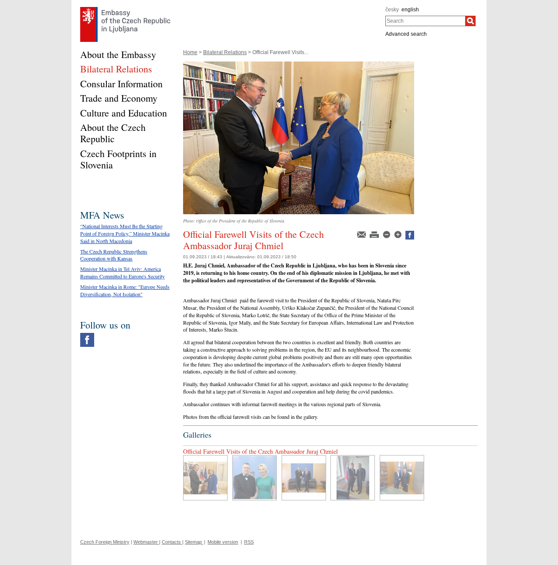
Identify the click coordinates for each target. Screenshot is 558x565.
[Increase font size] (398, 234)
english (410, 10)
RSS (249, 541)
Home (190, 52)
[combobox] (425, 21)
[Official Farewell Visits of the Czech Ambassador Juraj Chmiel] (298, 65)
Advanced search (406, 34)
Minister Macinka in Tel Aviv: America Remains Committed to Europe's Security (122, 272)
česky (392, 10)
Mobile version (223, 541)
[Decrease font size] (387, 234)
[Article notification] (362, 234)
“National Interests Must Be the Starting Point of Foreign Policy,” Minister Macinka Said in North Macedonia (125, 233)
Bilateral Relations (225, 52)
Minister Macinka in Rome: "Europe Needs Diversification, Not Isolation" (125, 290)
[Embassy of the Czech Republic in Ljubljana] (125, 9)
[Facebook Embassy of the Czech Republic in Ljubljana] (87, 335)
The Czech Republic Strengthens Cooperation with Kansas (113, 255)
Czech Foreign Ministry (104, 541)
